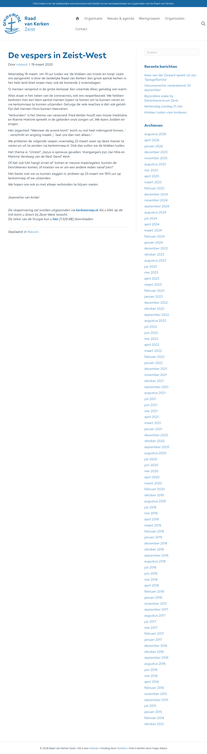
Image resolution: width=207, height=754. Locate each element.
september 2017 (156, 609)
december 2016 (155, 645)
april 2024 (151, 224)
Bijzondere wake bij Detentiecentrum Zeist (161, 98)
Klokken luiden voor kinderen (165, 112)
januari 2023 (153, 296)
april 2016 (151, 681)
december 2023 (156, 248)
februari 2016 (154, 687)
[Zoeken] (201, 23)
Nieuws (32, 231)
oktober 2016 (154, 651)
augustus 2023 (155, 260)
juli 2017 (150, 621)
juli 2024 (150, 218)
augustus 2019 (155, 501)
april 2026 (151, 140)
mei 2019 (150, 513)
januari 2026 (153, 146)
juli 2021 (150, 399)
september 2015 (156, 700)
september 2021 (156, 387)
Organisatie (93, 18)
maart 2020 (153, 483)
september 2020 (156, 447)
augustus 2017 (154, 615)
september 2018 (156, 555)
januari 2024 (153, 242)
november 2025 (155, 158)
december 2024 (156, 194)
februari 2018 (154, 591)
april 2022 (151, 344)
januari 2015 (153, 711)
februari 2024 (154, 236)
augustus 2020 (155, 453)
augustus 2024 (155, 212)
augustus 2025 (155, 164)
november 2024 (156, 200)
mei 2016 (150, 675)
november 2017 (155, 603)
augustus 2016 (155, 663)
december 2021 (155, 368)
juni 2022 (151, 332)
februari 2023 (154, 290)
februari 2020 (154, 489)
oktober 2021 (154, 381)
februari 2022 (154, 356)
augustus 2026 (155, 134)
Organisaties (175, 18)
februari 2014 (154, 718)
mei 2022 (151, 338)
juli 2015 (150, 705)
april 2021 (151, 417)
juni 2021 (150, 405)
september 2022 (156, 314)
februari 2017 (154, 633)
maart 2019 (152, 525)
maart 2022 (153, 350)
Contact (81, 29)
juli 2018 (150, 567)
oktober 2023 (154, 254)
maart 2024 (153, 230)
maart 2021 (152, 423)
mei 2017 (150, 627)
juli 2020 (150, 459)
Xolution (122, 748)
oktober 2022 (154, 308)
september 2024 (156, 206)
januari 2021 (153, 429)
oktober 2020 (154, 441)
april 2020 (151, 477)
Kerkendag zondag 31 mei (163, 106)
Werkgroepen (149, 18)
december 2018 (155, 543)
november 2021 (155, 374)
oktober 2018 (154, 549)
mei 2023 (151, 272)
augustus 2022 (155, 320)
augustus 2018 (155, 561)
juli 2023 (150, 266)
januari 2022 (153, 363)
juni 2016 (150, 669)
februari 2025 (154, 188)
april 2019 (151, 519)
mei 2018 (150, 579)
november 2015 (155, 693)
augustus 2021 (155, 392)
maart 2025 (153, 182)
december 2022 (156, 302)
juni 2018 (150, 573)
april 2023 (151, 278)
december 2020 (156, 435)
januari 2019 (153, 537)
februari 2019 (154, 531)
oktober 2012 (154, 724)
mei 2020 (151, 471)
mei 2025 (151, 170)
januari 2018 (153, 597)
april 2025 (151, 176)
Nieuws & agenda (120, 18)
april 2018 (151, 585)
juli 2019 (150, 507)
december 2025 (156, 152)
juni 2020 (151, 465)
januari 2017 (153, 639)
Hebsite (93, 748)
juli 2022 (150, 326)
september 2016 (156, 657)
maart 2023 (153, 284)
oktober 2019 (154, 495)
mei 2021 (150, 411)
